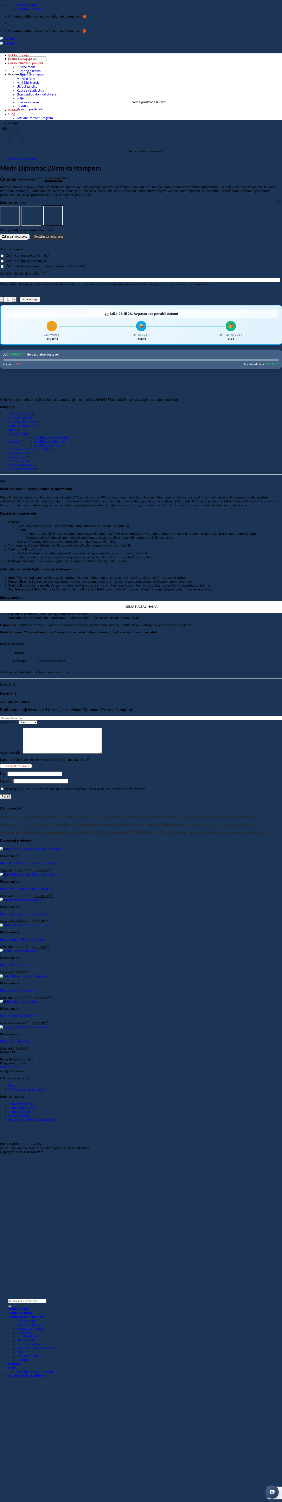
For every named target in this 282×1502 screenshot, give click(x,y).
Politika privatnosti (22, 1108)
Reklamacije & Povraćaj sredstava (32, 1119)
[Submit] (10, 1306)
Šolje (20, 98)
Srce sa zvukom (28, 102)
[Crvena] (31, 215)
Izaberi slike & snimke (17, 766)
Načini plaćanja (19, 1115)
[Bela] (9, 215)
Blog (11, 114)
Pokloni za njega (20, 59)
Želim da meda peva (14, 236)
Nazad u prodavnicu (31, 109)
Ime (3, 773)
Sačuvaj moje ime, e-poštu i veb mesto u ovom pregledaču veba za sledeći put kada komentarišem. (75, 789)
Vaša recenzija (11, 752)
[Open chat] (272, 1492)
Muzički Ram (26, 78)
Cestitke (22, 106)
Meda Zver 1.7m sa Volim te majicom (26, 889)
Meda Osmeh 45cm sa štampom (23, 939)
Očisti (278, 201)
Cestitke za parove (46, 445)
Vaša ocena (9, 722)
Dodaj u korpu (30, 299)
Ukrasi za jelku (18, 461)
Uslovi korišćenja (20, 1104)
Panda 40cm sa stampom (18, 1016)
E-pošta (6, 781)
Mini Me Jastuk (19, 453)
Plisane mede (26, 67)
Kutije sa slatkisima (22, 422)
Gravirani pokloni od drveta (36, 94)
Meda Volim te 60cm (15, 1041)
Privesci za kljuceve (22, 469)
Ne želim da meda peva (48, 236)
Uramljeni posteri (20, 418)
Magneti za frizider (30, 75)
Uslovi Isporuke (19, 1111)
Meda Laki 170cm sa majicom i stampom (29, 863)
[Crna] (53, 215)
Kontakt (14, 110)
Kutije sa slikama (29, 71)
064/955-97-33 (11, 1067)
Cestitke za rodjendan (49, 441)
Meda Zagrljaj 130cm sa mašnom (23, 914)
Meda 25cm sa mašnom (17, 965)
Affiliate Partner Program (35, 118)
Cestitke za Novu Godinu (51, 437)
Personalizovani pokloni (25, 63)
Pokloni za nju (18, 55)
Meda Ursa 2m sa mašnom (19, 990)
